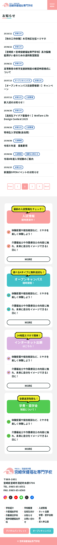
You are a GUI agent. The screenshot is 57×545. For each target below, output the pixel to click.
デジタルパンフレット (16, 530)
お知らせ (28, 515)
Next (47, 186)
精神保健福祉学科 (13, 520)
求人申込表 (44, 521)
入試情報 (43, 507)
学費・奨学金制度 (46, 517)
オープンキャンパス (42, 530)
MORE (28, 259)
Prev (10, 186)
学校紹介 (10, 507)
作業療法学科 (12, 515)
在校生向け (29, 511)
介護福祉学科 (12, 511)
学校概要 (28, 507)
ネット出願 (44, 511)
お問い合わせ (29, 520)
